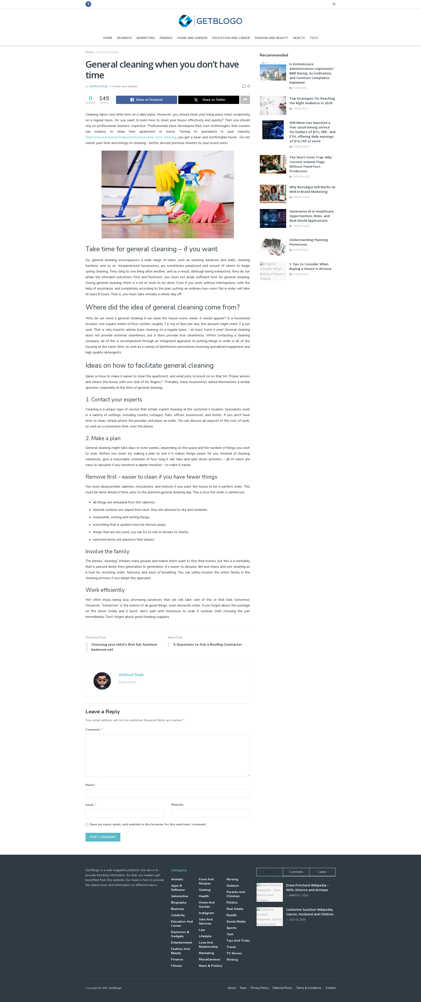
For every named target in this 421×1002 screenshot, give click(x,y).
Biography (178, 902)
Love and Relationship (208, 944)
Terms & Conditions (308, 988)
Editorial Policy (282, 988)
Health (299, 38)
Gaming (204, 890)
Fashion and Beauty (271, 38)
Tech (314, 38)
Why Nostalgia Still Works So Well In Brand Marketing (312, 189)
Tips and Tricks (238, 941)
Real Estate (235, 909)
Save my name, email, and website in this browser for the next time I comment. (148, 824)
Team (243, 988)
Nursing (232, 879)
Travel (231, 947)
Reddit (231, 915)
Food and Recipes (206, 881)
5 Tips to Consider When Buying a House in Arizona (310, 266)
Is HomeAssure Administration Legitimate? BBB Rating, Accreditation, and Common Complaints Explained (311, 73)
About (231, 988)
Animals (177, 879)
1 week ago (299, 108)
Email (91, 805)
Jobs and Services (205, 921)
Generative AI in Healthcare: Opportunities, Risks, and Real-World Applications (311, 216)
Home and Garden (192, 38)
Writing (232, 960)
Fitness (176, 966)
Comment (94, 729)
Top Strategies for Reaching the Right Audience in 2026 (312, 100)
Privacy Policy (260, 988)
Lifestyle (205, 936)
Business (124, 38)
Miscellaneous (209, 959)
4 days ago (299, 88)
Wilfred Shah (98, 86)
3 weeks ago (300, 146)
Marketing (146, 38)
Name (91, 785)
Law (202, 930)
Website (177, 805)
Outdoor (233, 886)
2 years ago (300, 274)
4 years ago (300, 250)
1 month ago (300, 176)
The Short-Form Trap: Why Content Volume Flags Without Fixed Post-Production (310, 164)
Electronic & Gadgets (180, 934)
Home (107, 38)
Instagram (206, 913)
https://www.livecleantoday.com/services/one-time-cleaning (131, 137)
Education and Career (231, 38)
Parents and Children (236, 894)
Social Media (236, 921)
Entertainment (181, 942)
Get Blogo (115, 988)
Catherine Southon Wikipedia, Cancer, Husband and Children (310, 911)
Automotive (179, 896)
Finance (166, 38)
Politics (232, 902)
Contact (330, 988)
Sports (231, 928)
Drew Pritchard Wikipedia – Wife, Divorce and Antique (307, 887)
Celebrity (178, 915)
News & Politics (210, 966)
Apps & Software (178, 888)
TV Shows (234, 953)
